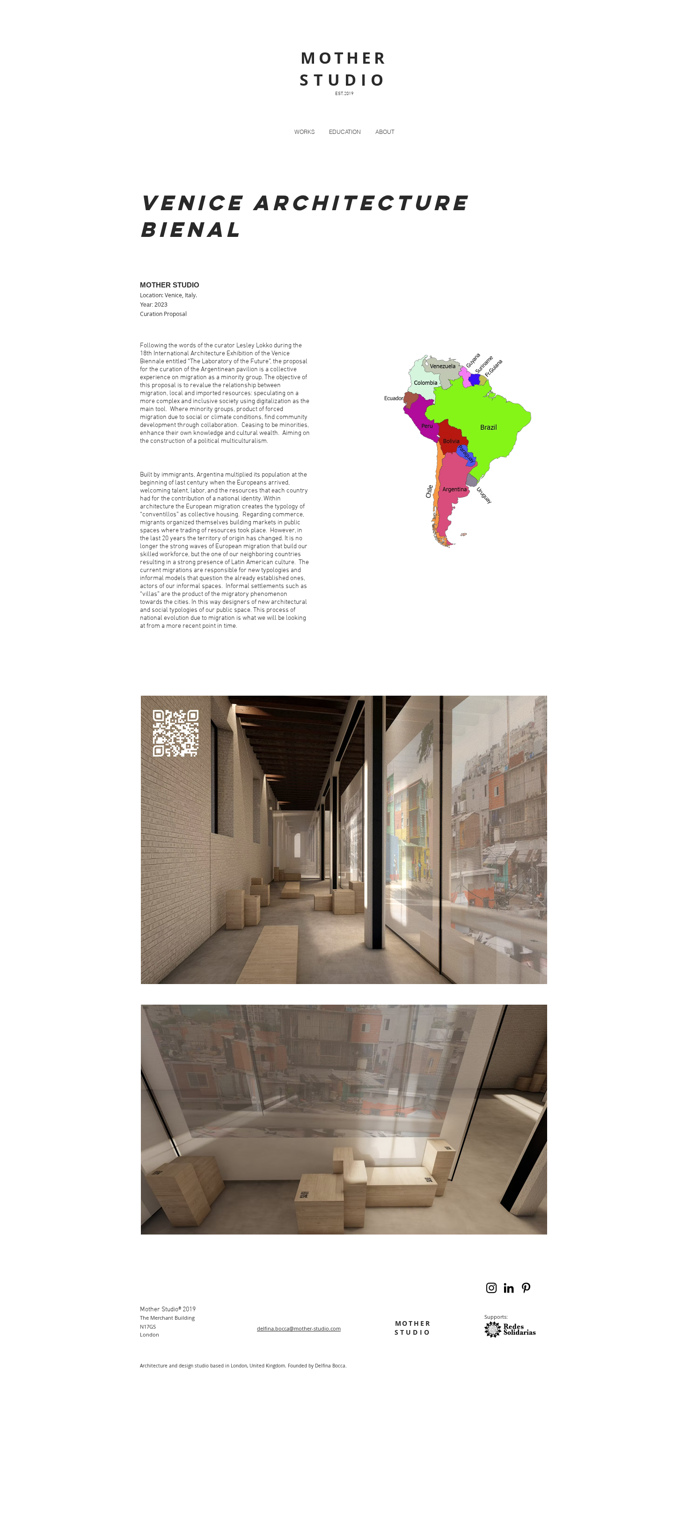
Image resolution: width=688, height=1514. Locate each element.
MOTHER (413, 1323)
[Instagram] (491, 1288)
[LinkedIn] (509, 1288)
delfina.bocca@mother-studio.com (299, 1328)
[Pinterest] (526, 1288)
